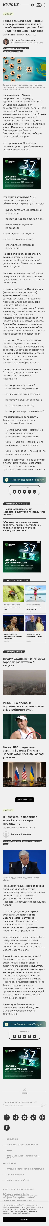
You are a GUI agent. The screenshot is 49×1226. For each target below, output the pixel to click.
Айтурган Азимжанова (22, 40)
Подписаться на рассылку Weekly (21, 1102)
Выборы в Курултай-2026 (18, 1180)
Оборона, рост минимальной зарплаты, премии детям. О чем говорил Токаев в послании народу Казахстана (22, 526)
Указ (6, 844)
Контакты (11, 1163)
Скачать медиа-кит (16, 1175)
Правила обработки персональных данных (23, 1157)
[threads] (42, 1117)
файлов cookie (23, 1213)
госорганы (16, 841)
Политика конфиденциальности (22, 1145)
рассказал (25, 956)
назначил (31, 1004)
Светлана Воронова (21, 834)
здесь (40, 469)
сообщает (23, 901)
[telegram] (16, 1117)
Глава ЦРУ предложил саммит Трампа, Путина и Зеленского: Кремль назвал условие (23, 752)
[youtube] (24, 1117)
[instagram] (7, 1117)
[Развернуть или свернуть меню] (44, 5)
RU (38, 5)
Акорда (7, 841)
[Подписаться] (44, 1105)
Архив (9, 1150)
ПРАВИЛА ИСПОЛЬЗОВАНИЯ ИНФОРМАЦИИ (25, 1169)
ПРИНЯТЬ (24, 1219)
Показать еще (24, 800)
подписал (9, 146)
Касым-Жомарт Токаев (13, 51)
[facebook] (7, 1128)
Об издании (12, 1139)
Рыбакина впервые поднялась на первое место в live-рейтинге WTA (23, 706)
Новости (8, 14)
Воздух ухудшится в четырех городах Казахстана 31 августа (24, 662)
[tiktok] (33, 1117)
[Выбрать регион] (32, 5)
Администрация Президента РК (16, 48)
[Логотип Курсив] (11, 4)
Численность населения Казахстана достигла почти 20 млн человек (24, 512)
